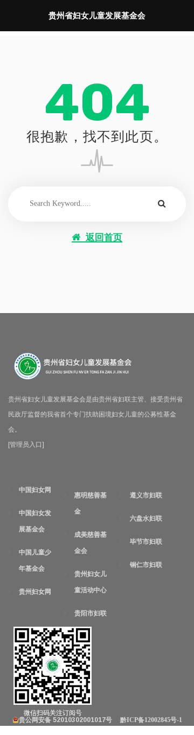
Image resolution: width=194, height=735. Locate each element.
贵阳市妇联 (90, 613)
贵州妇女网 (35, 591)
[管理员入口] (26, 444)
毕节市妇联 (146, 541)
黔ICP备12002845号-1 (151, 720)
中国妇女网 (35, 490)
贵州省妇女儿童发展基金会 (97, 15)
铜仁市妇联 (146, 564)
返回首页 (104, 237)
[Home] (72, 366)
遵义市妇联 (146, 495)
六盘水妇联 (146, 518)
